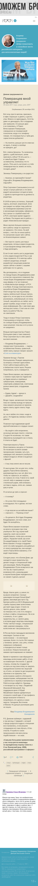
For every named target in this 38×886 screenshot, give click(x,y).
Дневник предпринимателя (13, 94)
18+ (36, 17)
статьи (9, 762)
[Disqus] (19, 815)
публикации (16, 762)
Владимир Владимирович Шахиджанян (23, 851)
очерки (23, 762)
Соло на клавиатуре (12, 353)
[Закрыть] (35, 2)
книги (8, 765)
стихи (29, 762)
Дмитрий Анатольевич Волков (20, 853)
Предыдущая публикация (18, 771)
